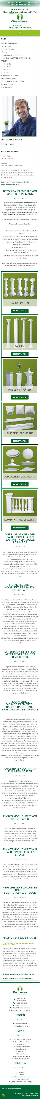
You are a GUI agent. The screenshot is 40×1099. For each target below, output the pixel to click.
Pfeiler (12, 215)
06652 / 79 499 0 (7, 144)
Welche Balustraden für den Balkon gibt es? (19, 974)
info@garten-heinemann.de (10, 184)
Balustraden (24, 203)
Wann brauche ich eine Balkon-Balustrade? (19, 978)
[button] (20, 33)
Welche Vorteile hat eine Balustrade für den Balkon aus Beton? (18, 944)
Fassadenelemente (26, 212)
